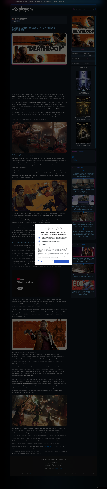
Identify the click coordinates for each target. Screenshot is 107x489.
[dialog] (53, 244)
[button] (53, 245)
